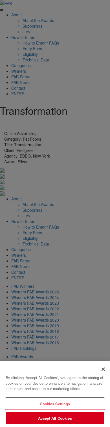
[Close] (103, 369)
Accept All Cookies (55, 418)
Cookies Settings (55, 403)
